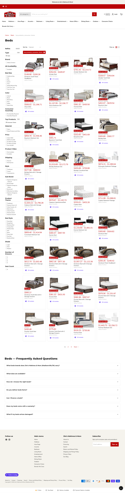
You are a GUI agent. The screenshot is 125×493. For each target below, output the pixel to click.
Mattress (11, 21)
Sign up (114, 444)
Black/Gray (10, 100)
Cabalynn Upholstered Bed (57, 202)
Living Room (50, 21)
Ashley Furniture (11, 62)
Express (9, 161)
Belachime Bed (78, 137)
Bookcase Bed (10, 225)
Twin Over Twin (11, 87)
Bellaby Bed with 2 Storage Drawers (32, 173)
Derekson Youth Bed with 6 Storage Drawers (32, 296)
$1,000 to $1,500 (11, 141)
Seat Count (9, 266)
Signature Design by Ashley (12, 186)
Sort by (25, 47)
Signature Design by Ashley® (12, 180)
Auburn (9, 96)
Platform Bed (10, 229)
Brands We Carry (7, 26)
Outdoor (96, 21)
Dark (8, 247)
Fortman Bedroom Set (105, 328)
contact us (63, 378)
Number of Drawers (9, 253)
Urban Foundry (11, 211)
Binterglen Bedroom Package (107, 166)
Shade (7, 242)
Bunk (8, 232)
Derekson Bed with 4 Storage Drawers (58, 265)
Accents (30, 21)
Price (7, 135)
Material (8, 126)
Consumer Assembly (9, 110)
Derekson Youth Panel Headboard (31, 77)
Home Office (74, 21)
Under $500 (10, 138)
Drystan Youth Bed (30, 331)
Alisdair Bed (53, 74)
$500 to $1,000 (11, 140)
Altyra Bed (27, 107)
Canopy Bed (10, 227)
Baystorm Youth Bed (55, 140)
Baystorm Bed (102, 105)
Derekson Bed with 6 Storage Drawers (83, 265)
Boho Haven (10, 209)
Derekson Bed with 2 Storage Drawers (33, 265)
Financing (66, 444)
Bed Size (8, 73)
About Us (66, 439)
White (8, 103)
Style (7, 166)
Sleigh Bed (10, 223)
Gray (8, 101)
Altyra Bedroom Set (55, 105)
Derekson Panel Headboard (106, 263)
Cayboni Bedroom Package (106, 200)
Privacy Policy (67, 454)
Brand (7, 59)
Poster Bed (10, 234)
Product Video (11, 149)
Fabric (8, 129)
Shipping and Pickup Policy (71, 452)
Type (7, 53)
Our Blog (65, 457)
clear (18, 52)
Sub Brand (9, 177)
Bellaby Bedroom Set (55, 167)
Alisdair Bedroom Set (80, 72)
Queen (8, 82)
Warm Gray (10, 105)
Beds (12, 35)
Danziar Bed (52, 235)
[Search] (94, 14)
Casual (9, 171)
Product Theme (8, 199)
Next (75, 347)
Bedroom (39, 21)
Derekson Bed (102, 234)
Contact (65, 442)
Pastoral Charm (11, 212)
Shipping (8, 157)
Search (65, 447)
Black (8, 98)
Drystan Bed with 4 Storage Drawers (106, 296)
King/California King (12, 85)
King (8, 80)
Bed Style (9, 218)
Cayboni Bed (77, 205)
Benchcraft (9, 189)
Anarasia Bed (78, 107)
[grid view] (116, 47)
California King (10, 76)
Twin (8, 83)
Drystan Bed (53, 297)
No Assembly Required (13, 114)
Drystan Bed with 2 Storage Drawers (82, 300)
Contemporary (10, 173)
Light (8, 245)
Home (4, 21)
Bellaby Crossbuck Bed (81, 170)
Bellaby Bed (102, 138)
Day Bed (9, 236)
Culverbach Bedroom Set (32, 235)
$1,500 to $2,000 (11, 143)
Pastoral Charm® (11, 214)
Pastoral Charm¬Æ (12, 205)
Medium (9, 248)
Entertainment (61, 21)
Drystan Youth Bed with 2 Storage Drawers (57, 332)
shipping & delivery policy (97, 394)
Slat (8, 230)
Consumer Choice (107, 21)
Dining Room (85, 21)
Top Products (10, 119)
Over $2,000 (10, 145)
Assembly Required (12, 116)
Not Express (10, 162)
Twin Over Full (10, 89)
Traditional (9, 169)
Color (7, 93)
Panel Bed (9, 221)
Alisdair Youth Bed (104, 78)
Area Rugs (21, 21)
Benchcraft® (10, 183)
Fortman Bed (78, 333)
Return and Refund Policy (70, 449)
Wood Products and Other (13, 131)
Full (8, 78)
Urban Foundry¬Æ (11, 207)
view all (17, 48)
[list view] (119, 47)
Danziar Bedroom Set (80, 230)
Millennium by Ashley (12, 191)
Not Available (10, 152)
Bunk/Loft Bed (10, 238)
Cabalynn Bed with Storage (32, 205)
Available (9, 69)
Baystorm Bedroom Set (31, 138)
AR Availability (11, 66)
